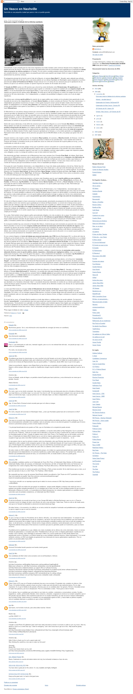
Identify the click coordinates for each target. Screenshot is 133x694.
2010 (96, 88)
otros (10, 315)
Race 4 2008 (96, 445)
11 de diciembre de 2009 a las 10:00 (17, 610)
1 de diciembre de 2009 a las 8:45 (17, 397)
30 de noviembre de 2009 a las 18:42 (18, 352)
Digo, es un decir (97, 226)
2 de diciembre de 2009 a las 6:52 (17, 511)
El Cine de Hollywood (98, 242)
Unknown (11, 545)
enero (98, 128)
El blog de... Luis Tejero (99, 237)
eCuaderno (95, 231)
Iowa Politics (96, 399)
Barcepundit (96, 199)
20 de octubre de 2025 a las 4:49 (17, 678)
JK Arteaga (95, 288)
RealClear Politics (97, 447)
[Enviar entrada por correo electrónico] (23, 313)
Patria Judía (96, 312)
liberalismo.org (96, 291)
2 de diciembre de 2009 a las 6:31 (17, 494)
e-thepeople (95, 229)
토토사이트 (12, 665)
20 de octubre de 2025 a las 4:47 (17, 670)
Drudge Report (96, 374)
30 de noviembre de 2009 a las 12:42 (18, 330)
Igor (10, 605)
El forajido (95, 248)
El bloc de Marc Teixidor (99, 234)
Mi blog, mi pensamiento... (100, 299)
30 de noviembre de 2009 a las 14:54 (18, 338)
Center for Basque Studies (100, 169)
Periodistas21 (96, 315)
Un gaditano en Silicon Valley (101, 334)
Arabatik (94, 194)
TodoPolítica (96, 329)
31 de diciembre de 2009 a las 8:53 (17, 618)
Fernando (11, 333)
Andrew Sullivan (97, 353)
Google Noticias (97, 267)
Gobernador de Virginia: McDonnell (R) (107, 102)
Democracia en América (99, 221)
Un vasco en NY (97, 339)
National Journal (97, 415)
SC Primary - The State (99, 453)
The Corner (95, 464)
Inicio (46, 685)
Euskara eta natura (98, 261)
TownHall (95, 474)
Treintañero (95, 331)
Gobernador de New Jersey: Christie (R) (108, 105)
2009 (96, 91)
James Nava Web (97, 285)
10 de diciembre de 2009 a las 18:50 (17, 601)
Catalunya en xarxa (98, 215)
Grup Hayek (96, 269)
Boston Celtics (96, 204)
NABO (94, 175)
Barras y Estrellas (97, 202)
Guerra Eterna (96, 272)
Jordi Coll (11, 356)
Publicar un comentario (11, 682)
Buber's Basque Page (98, 167)
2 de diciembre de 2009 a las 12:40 (17, 549)
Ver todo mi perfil (97, 54)
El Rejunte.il (96, 253)
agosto (98, 115)
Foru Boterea (96, 264)
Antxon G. (12, 389)
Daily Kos (95, 372)
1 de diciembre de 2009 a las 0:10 (17, 385)
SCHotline (95, 455)
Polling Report (96, 439)
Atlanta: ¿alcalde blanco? (103, 99)
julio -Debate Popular (15, 657)
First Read (95, 380)
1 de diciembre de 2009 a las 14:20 (17, 405)
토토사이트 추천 (21, 665)
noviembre (99, 94)
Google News (96, 383)
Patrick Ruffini (96, 423)
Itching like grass (97, 280)
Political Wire (96, 431)
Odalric (94, 310)
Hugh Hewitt (96, 388)
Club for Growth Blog (98, 364)
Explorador (12, 342)
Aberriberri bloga (97, 183)
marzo (98, 122)
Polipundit (95, 426)
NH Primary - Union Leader (100, 420)
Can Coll (95, 213)
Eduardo (11, 325)
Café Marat (95, 210)
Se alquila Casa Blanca (99, 326)
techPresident (96, 461)
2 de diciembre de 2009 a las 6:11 (17, 456)
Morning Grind (96, 410)
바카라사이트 (24, 674)
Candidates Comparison (99, 358)
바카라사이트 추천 (14, 674)
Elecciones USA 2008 (99, 256)
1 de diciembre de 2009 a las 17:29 (17, 414)
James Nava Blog (97, 283)
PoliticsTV (95, 437)
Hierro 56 (95, 275)
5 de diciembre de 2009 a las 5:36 (17, 558)
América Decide (97, 191)
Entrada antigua (81, 685)
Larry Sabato (96, 404)
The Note (95, 469)
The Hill (94, 466)
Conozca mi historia (114, 65)
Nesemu (94, 304)
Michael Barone (97, 407)
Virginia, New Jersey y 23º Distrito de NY (108, 111)
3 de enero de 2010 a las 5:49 (16, 634)
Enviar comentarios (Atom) (21, 689)
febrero (98, 125)
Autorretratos (96, 196)
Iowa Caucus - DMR (98, 396)
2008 (96, 132)
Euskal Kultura (96, 172)
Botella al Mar (96, 207)
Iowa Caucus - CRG (98, 393)
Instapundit (95, 391)
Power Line (95, 442)
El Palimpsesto (97, 250)
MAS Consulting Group (99, 296)
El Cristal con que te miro (100, 245)
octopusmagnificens (98, 307)
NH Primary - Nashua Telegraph (101, 418)
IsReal (94, 277)
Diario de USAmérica (98, 223)
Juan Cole (95, 401)
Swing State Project (98, 458)
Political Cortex (97, 428)
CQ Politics (95, 366)
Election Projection (98, 377)
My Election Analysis (98, 412)
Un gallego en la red (98, 337)
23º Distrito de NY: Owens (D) (105, 108)
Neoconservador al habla (99, 302)
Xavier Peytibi (96, 342)
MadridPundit (96, 294)
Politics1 (95, 434)
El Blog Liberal (96, 240)
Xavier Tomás (96, 345)
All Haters (95, 188)
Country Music (96, 218)
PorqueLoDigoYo (97, 318)
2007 (96, 135)
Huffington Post (97, 385)
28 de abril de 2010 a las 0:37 (16, 661)
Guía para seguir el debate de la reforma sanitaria (111, 96)
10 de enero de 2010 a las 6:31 (16, 653)
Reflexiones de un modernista (101, 321)
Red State (95, 450)
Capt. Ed (95, 361)
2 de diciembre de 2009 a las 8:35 (17, 541)
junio (98, 118)
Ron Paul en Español (98, 323)
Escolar (94, 258)
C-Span (26, 310)
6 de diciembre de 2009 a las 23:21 (17, 577)
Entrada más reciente (10, 685)
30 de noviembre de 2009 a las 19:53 (18, 371)
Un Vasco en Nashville (20, 9)
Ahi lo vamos (96, 186)
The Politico (96, 472)
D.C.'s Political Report (99, 369)
